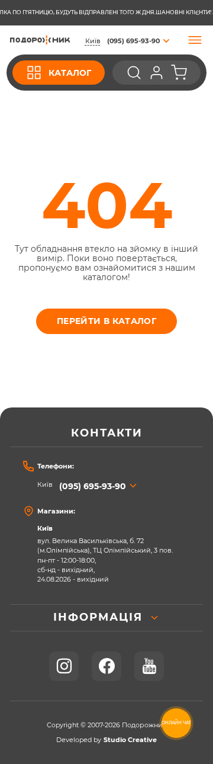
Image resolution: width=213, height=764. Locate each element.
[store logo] (40, 40)
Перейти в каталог (106, 321)
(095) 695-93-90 (92, 486)
